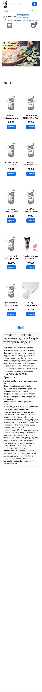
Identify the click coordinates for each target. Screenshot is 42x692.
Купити (11, 127)
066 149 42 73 (8, 453)
